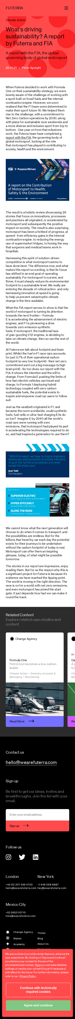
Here (37, 964)
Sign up (14, 825)
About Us (43, 943)
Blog (40, 938)
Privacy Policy (28, 976)
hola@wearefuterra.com (21, 916)
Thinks (42, 933)
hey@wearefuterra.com (52, 888)
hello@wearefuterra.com (21, 888)
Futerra (14, 8)
